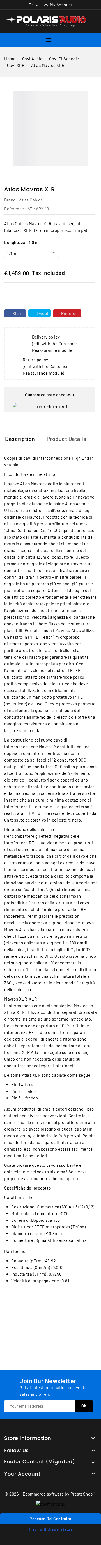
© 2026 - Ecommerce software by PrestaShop (50, 1493)
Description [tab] (20, 438)
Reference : (15, 208)
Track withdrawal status (51, 1529)
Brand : (11, 199)
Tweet (42, 313)
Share (18, 313)
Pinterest (70, 313)
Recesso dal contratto (50, 1518)
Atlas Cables (31, 199)
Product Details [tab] (66, 438)
